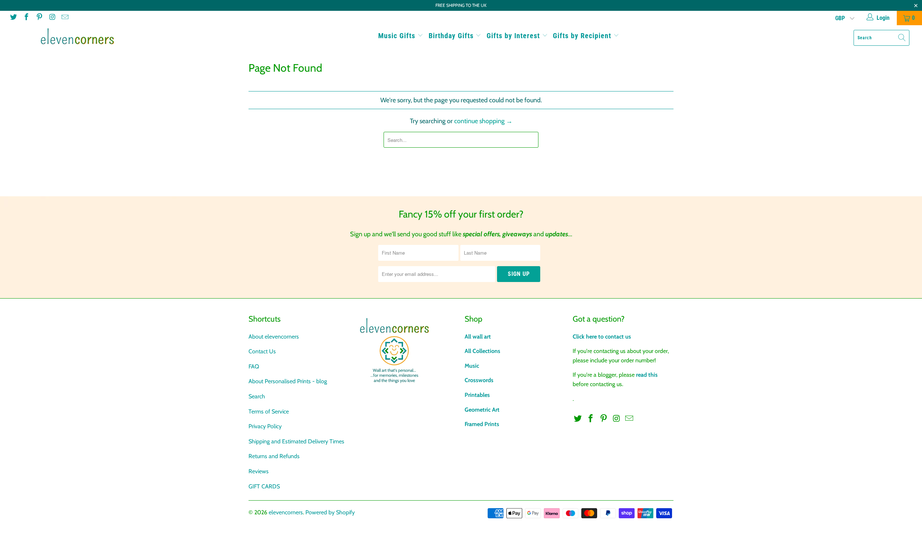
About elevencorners (274, 336)
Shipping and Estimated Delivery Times (296, 441)
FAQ (254, 366)
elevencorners (286, 512)
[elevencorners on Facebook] (26, 17)
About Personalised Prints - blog (288, 381)
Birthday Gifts (452, 35)
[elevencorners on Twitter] (13, 17)
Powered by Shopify (330, 512)
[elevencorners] (77, 36)
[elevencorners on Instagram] (52, 17)
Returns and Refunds (274, 456)
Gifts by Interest (514, 35)
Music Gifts (397, 35)
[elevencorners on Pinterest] (39, 17)
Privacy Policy (265, 426)
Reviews (259, 471)
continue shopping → (483, 121)
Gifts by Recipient (583, 35)
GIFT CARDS (264, 486)
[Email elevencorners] (64, 17)
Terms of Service (269, 411)
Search (257, 396)
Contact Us (262, 351)
